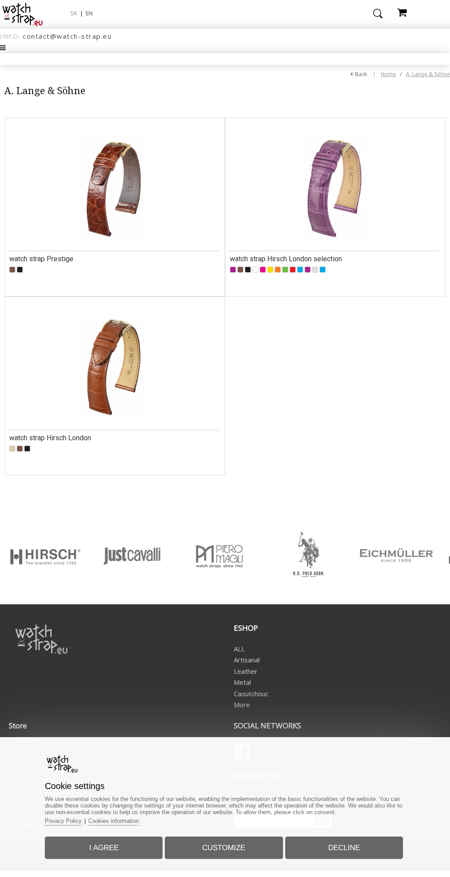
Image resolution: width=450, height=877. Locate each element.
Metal (242, 682)
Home (388, 74)
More (242, 704)
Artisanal (247, 659)
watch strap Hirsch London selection (286, 259)
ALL (239, 648)
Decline (344, 848)
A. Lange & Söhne (428, 74)
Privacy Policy (63, 821)
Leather (246, 671)
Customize (223, 848)
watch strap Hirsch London (50, 438)
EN (89, 13)
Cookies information (113, 821)
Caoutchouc (251, 693)
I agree (104, 848)
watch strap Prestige (41, 259)
